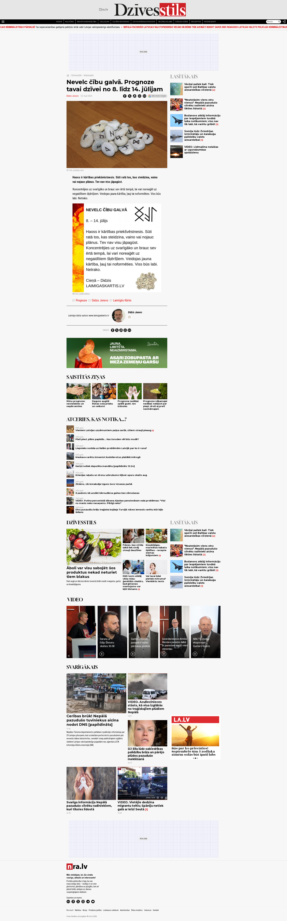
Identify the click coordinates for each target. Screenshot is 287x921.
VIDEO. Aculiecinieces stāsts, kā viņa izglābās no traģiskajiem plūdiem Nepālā (146, 707)
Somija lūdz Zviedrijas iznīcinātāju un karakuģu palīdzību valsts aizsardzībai (200, 135)
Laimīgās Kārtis (120, 300)
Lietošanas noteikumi (111, 910)
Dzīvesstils (76, 75)
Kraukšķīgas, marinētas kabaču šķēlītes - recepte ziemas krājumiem (156, 550)
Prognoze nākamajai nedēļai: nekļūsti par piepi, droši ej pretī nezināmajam (155, 405)
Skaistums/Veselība (87, 21)
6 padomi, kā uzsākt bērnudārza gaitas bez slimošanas (107, 493)
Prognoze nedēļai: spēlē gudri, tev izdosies (128, 404)
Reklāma (78, 910)
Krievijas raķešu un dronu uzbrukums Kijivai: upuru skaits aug (111, 475)
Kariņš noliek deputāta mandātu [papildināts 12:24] (105, 466)
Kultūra (69, 21)
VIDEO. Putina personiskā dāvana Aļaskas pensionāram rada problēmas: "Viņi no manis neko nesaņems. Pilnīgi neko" (120, 502)
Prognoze (79, 300)
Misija (85, 910)
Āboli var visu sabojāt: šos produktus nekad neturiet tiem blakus (92, 572)
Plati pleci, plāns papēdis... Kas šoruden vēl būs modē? (107, 439)
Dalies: (106, 330)
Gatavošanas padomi (144, 21)
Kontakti (156, 910)
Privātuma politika (95, 910)
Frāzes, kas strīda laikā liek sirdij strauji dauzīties (133, 548)
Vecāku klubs (165, 21)
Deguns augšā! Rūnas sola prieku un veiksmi (102, 404)
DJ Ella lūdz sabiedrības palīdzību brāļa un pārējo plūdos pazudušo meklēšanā (146, 754)
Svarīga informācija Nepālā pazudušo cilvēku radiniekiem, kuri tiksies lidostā (89, 805)
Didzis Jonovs (73, 96)
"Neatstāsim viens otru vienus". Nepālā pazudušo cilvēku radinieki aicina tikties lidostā (200, 104)
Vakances (147, 910)
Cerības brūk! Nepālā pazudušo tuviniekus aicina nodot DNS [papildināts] (93, 720)
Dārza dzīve (181, 21)
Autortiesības (125, 910)
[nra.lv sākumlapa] (103, 9)
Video (75, 599)
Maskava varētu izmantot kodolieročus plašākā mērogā (107, 457)
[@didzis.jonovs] (129, 317)
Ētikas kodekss (137, 910)
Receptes (196, 21)
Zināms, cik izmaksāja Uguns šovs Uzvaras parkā (103, 484)
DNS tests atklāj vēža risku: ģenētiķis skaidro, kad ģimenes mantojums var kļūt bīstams (133, 582)
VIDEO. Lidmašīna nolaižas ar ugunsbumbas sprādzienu (201, 149)
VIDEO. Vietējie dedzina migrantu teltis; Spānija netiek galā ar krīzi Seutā (140, 805)
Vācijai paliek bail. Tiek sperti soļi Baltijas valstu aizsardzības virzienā (200, 87)
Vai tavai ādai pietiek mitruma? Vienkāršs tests (156, 579)
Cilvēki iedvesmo (120, 21)
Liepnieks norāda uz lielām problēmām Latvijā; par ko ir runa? (111, 448)
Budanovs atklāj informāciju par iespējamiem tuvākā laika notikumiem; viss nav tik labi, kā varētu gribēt (202, 120)
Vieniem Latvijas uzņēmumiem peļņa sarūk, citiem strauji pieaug (113, 430)
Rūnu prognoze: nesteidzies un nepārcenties (76, 404)
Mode (59, 21)
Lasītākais (184, 76)
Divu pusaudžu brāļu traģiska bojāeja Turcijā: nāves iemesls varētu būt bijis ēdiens (119, 511)
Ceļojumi (104, 21)
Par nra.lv (70, 910)
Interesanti (210, 21)
